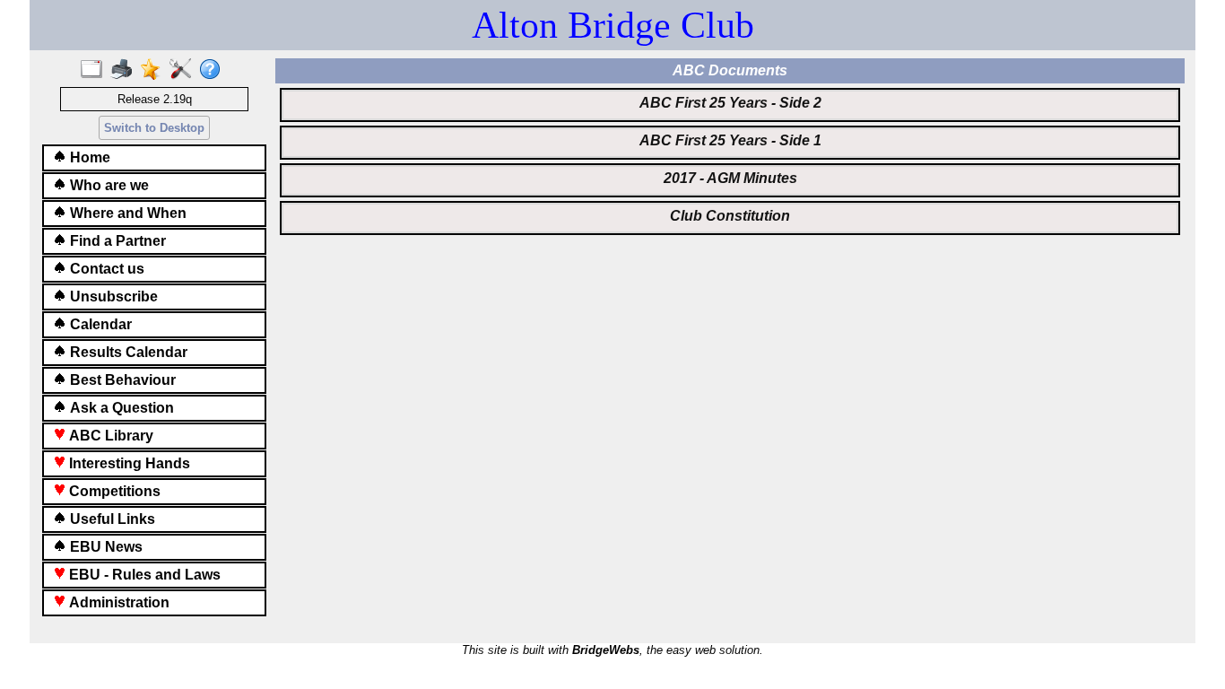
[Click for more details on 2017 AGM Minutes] (730, 192)
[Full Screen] (95, 70)
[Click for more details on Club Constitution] (730, 229)
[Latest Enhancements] (154, 70)
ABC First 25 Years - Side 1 (730, 140)
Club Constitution (730, 215)
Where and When (126, 213)
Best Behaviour (121, 380)
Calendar (99, 324)
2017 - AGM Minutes (730, 178)
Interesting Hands (127, 463)
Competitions (113, 491)
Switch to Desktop (154, 128)
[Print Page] (125, 70)
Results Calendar (126, 352)
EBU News (104, 546)
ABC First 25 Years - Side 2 (730, 102)
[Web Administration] (184, 70)
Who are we (107, 185)
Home (88, 157)
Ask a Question (120, 407)
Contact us (105, 268)
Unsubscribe (112, 296)
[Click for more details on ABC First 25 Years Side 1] (730, 154)
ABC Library (109, 435)
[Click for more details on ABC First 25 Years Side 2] (730, 116)
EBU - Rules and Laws (143, 574)
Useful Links (110, 519)
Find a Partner (116, 241)
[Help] (214, 70)
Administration (117, 602)
